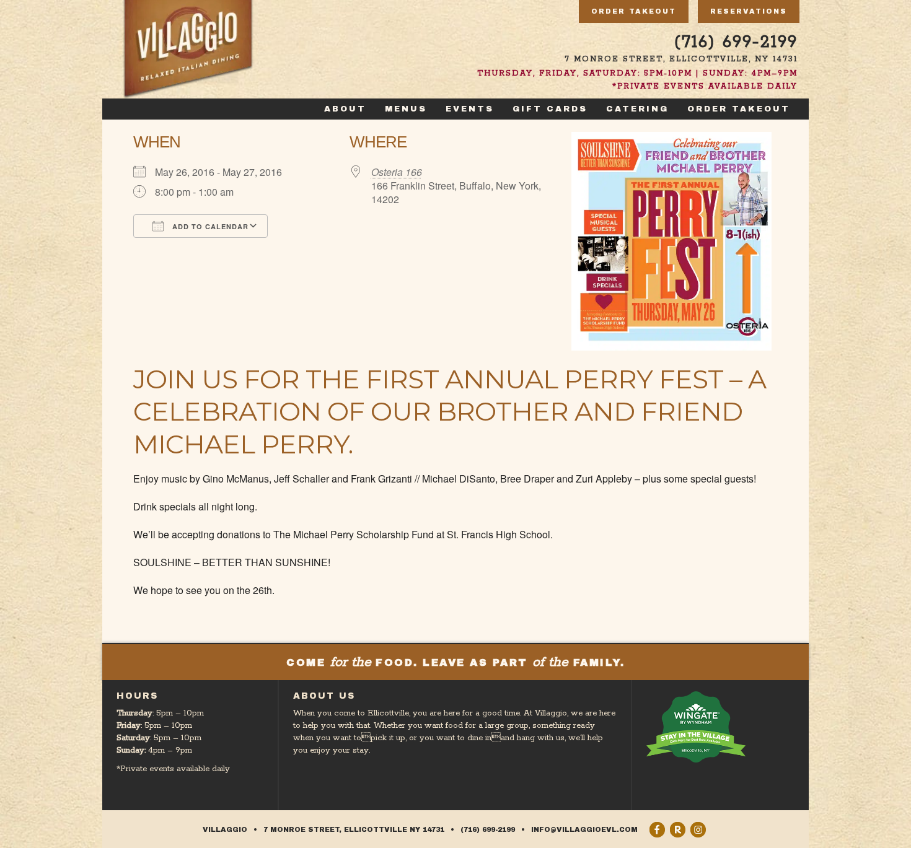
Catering (637, 109)
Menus (406, 109)
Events (470, 109)
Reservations (748, 11)
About (345, 109)
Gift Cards (550, 109)
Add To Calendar (209, 226)
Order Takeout (633, 11)
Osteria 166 (396, 172)
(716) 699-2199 (736, 42)
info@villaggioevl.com (584, 829)
